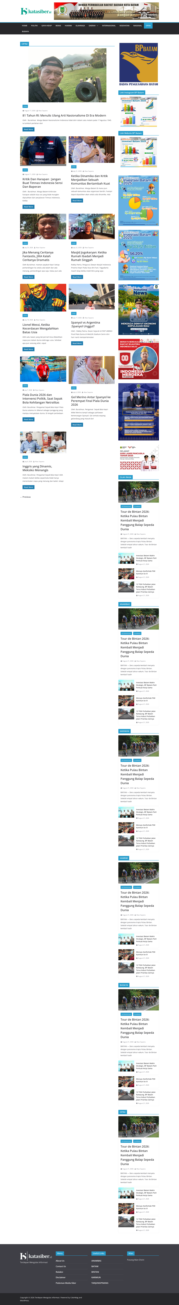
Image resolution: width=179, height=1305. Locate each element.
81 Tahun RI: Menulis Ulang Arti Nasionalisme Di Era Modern (64, 115)
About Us (60, 1260)
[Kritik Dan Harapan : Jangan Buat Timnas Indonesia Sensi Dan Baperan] (43, 151)
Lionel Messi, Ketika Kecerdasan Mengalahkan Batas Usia (41, 328)
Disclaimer (61, 1277)
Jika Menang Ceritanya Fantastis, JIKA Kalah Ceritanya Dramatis (38, 256)
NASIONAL (137, 25)
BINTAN (95, 1272)
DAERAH (92, 25)
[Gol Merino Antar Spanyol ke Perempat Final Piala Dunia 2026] (92, 370)
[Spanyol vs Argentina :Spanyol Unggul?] (92, 296)
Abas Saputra (42, 111)
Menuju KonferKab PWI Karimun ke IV (145, 572)
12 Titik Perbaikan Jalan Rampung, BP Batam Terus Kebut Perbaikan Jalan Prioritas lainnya (145, 588)
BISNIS (58, 25)
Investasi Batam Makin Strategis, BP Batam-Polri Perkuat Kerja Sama (146, 558)
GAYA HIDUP (47, 25)
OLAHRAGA (80, 25)
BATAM (94, 1266)
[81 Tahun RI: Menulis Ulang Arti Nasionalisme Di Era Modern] (67, 75)
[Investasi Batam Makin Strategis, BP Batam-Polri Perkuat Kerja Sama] (126, 560)
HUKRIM (68, 25)
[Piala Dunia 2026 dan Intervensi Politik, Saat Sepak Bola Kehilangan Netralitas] (43, 369)
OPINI (148, 25)
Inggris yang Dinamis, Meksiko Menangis (37, 468)
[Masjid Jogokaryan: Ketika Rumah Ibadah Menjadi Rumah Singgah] (92, 226)
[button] (97, 25)
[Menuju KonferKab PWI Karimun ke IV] (126, 574)
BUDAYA (25, 31)
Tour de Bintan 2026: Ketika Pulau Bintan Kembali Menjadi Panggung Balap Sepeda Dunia (137, 520)
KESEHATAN (124, 25)
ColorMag (74, 1297)
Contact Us (61, 1266)
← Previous (25, 497)
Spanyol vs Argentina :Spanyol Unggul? (85, 324)
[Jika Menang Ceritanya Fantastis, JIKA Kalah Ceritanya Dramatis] (43, 226)
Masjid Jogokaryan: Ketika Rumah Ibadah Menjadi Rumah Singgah (89, 256)
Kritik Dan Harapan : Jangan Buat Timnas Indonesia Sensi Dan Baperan (42, 183)
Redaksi (59, 1272)
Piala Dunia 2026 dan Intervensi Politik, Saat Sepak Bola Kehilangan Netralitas (42, 398)
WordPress (24, 1300)
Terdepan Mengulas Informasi (47, 1297)
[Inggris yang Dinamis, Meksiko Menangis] (43, 442)
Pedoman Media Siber (66, 1283)
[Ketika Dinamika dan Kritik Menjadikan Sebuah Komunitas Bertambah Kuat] (92, 149)
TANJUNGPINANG (99, 1283)
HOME (24, 25)
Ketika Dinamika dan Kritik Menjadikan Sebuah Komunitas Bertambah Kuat (90, 179)
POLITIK (34, 25)
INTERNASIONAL (109, 25)
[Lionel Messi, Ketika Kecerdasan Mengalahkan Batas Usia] (43, 298)
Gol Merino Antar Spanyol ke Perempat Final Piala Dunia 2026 (91, 401)
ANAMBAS (96, 1260)
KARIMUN (96, 1277)
